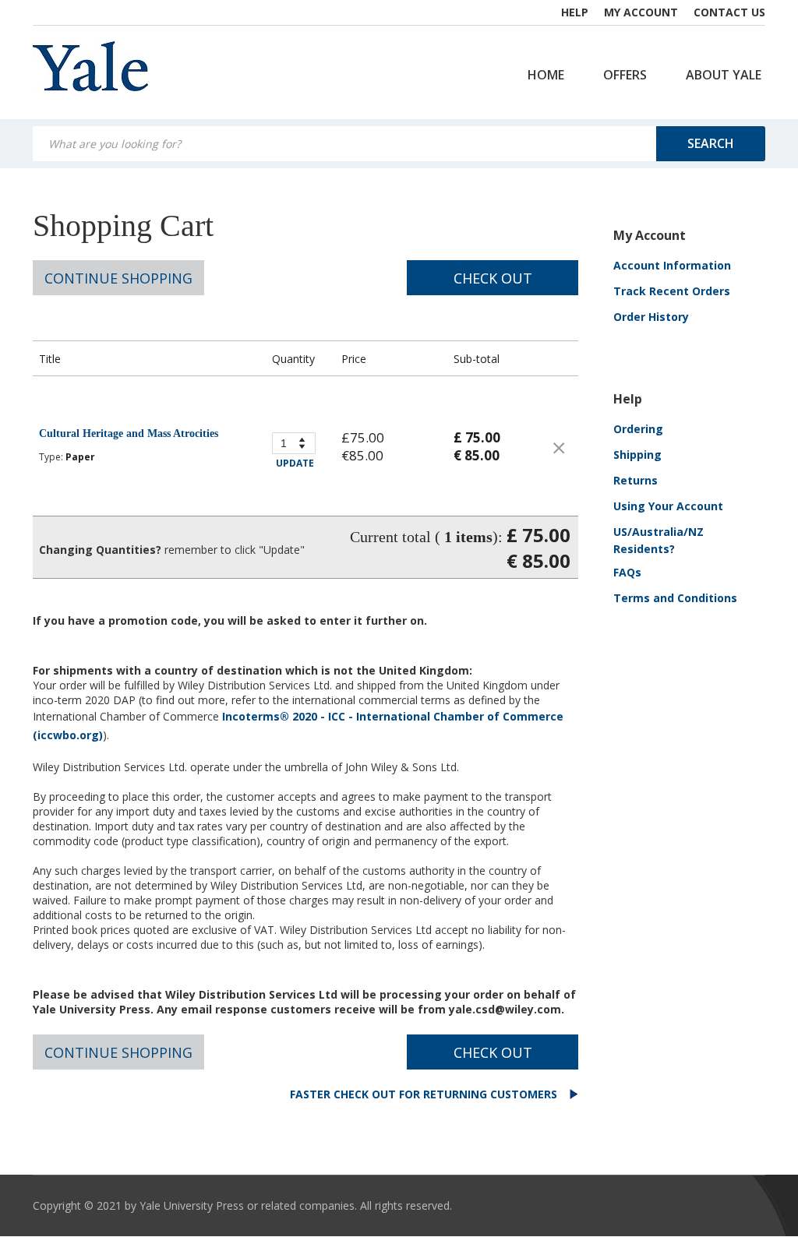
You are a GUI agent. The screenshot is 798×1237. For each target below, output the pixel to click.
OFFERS (625, 74)
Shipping (637, 454)
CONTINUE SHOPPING (118, 278)
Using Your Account (668, 506)
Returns (635, 480)
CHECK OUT (493, 278)
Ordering (638, 428)
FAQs (627, 572)
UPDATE (295, 463)
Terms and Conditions (675, 597)
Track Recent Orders (671, 291)
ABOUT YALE (723, 74)
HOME (546, 74)
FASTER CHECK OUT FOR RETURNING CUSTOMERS (425, 1094)
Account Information (672, 265)
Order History (651, 316)
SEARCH (710, 143)
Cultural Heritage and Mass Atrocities (128, 433)
